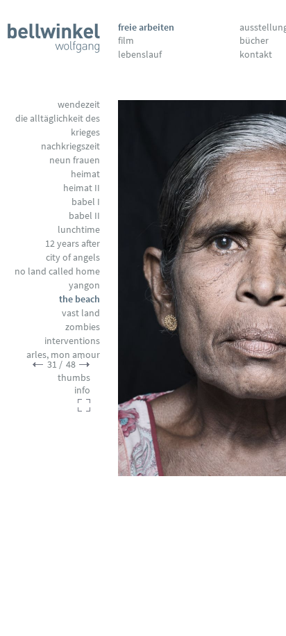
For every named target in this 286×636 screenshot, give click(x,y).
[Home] (54, 35)
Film (126, 40)
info (82, 390)
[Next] (84, 364)
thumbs (74, 377)
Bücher (254, 40)
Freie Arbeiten (146, 27)
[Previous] (188, 288)
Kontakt (255, 54)
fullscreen (84, 405)
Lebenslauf (140, 54)
